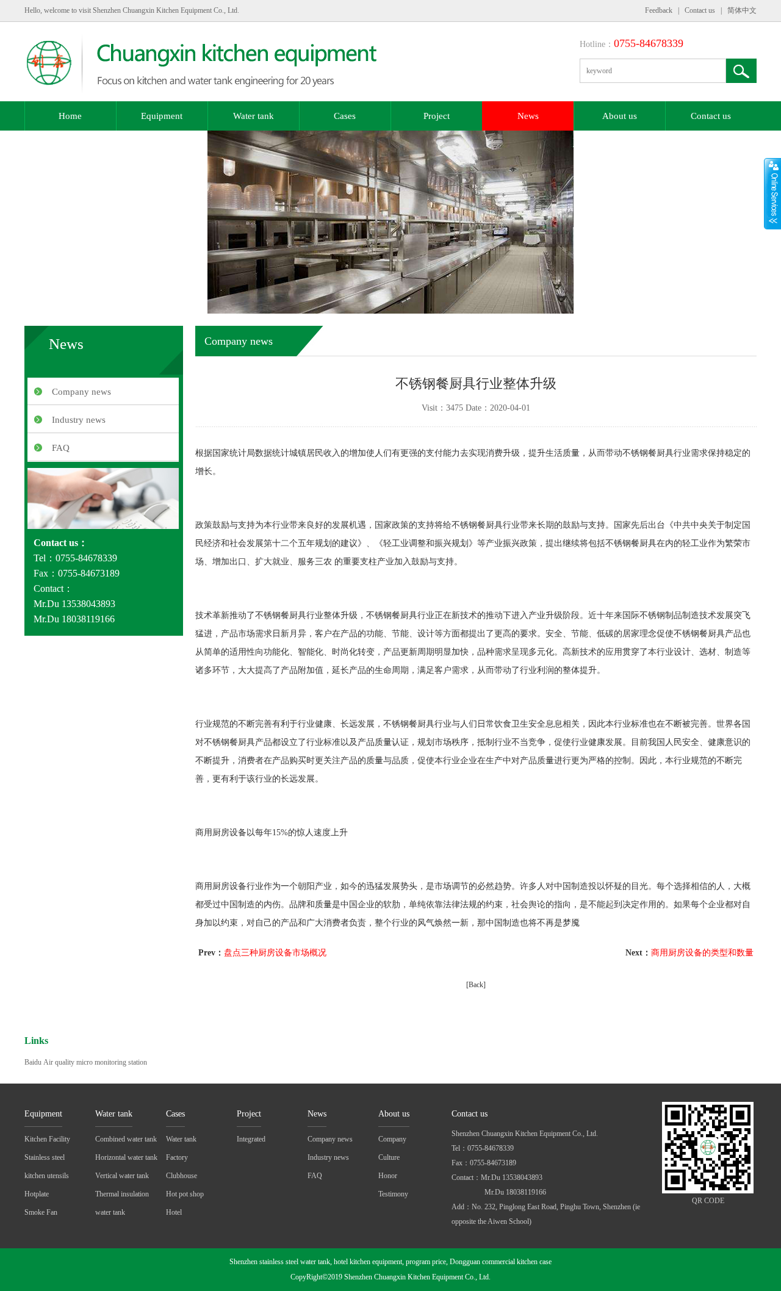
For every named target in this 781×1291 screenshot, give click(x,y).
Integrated (251, 1139)
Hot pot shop (185, 1194)
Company (392, 1139)
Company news (81, 392)
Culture (389, 1157)
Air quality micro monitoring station (95, 1062)
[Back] (476, 984)
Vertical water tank (122, 1175)
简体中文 (742, 10)
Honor (387, 1175)
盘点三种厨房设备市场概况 (275, 952)
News (528, 116)
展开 (772, 193)
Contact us (700, 10)
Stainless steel (44, 1157)
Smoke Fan (40, 1212)
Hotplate (36, 1194)
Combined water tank (126, 1139)
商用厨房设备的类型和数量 (702, 952)
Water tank (253, 116)
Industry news (79, 420)
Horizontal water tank (126, 1157)
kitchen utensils (46, 1175)
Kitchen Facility (47, 1139)
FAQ (61, 448)
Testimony (393, 1194)
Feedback (658, 10)
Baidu (32, 1062)
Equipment (161, 116)
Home (70, 116)
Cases (345, 116)
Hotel (174, 1212)
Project (436, 116)
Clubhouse (181, 1175)
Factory (177, 1157)
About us (619, 116)
